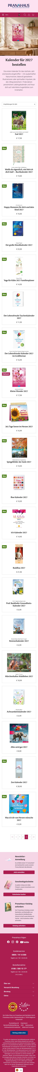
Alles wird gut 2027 (19, 747)
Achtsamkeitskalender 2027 (19, 712)
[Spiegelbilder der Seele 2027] (19, 448)
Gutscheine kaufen (19, 894)
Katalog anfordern (19, 926)
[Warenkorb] (33, 14)
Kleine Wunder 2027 (19, 391)
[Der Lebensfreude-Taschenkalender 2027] (19, 301)
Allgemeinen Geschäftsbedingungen (20, 1039)
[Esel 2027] (19, 120)
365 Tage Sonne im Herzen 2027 (19, 426)
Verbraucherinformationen (12, 1027)
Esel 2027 (19, 134)
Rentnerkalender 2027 (19, 641)
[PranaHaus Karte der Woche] (19, 15)
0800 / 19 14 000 (19, 955)
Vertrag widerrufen (19, 1033)
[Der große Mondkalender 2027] (19, 231)
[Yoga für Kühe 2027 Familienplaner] (19, 266)
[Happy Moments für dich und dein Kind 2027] (19, 193)
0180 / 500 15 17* (19, 968)
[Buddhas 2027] (19, 554)
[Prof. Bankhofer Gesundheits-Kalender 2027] (19, 589)
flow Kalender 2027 (19, 497)
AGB (22, 1025)
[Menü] (3, 14)
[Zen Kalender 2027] (19, 768)
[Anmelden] (29, 14)
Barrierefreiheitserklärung (11, 1025)
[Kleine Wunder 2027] (19, 377)
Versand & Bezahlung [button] (11, 987)
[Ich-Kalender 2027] (19, 518)
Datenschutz (29, 1025)
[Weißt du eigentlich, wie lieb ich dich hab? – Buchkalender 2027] (19, 155)
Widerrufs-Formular (28, 1027)
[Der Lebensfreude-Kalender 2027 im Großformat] (19, 339)
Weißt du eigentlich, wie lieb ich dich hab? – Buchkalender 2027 (19, 170)
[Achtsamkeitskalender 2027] (19, 697)
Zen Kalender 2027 (19, 782)
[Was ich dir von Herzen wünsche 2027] (19, 803)
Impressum (24, 1023)
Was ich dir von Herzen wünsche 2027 (19, 819)
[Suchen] (25, 14)
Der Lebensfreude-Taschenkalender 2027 (19, 317)
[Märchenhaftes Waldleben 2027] (19, 662)
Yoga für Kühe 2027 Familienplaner (19, 280)
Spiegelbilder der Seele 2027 (19, 462)
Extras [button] (6, 996)
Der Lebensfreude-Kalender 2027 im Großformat (19, 354)
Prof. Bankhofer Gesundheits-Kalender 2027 (19, 604)
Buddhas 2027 (19, 568)
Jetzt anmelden (19, 872)
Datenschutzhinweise (25, 1043)
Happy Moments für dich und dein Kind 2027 (19, 208)
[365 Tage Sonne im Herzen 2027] (19, 412)
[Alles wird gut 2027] (19, 733)
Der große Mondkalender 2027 (19, 245)
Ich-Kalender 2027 (19, 532)
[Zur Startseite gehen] (19, 5)
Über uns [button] (7, 983)
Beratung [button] (7, 991)
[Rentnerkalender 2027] (19, 627)
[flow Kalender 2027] (19, 483)
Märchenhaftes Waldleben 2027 (19, 676)
